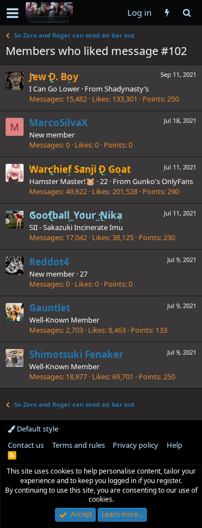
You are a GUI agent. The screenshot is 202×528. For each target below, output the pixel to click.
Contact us (26, 445)
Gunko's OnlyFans (162, 181)
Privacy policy (135, 445)
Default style (36, 429)
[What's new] (167, 12)
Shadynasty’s (126, 89)
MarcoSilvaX (58, 122)
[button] (12, 13)
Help (174, 445)
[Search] (186, 12)
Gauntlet (49, 307)
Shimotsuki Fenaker (76, 354)
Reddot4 (49, 261)
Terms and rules (78, 445)
